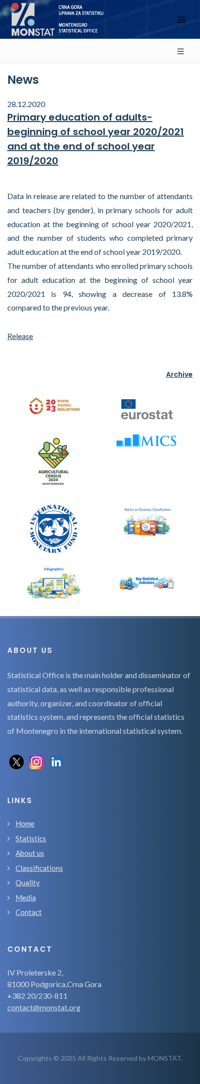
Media (26, 897)
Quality (28, 882)
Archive (179, 374)
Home (25, 823)
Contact (29, 912)
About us (30, 853)
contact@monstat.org (44, 1007)
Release (20, 336)
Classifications (39, 868)
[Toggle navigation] (181, 19)
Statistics (31, 838)
